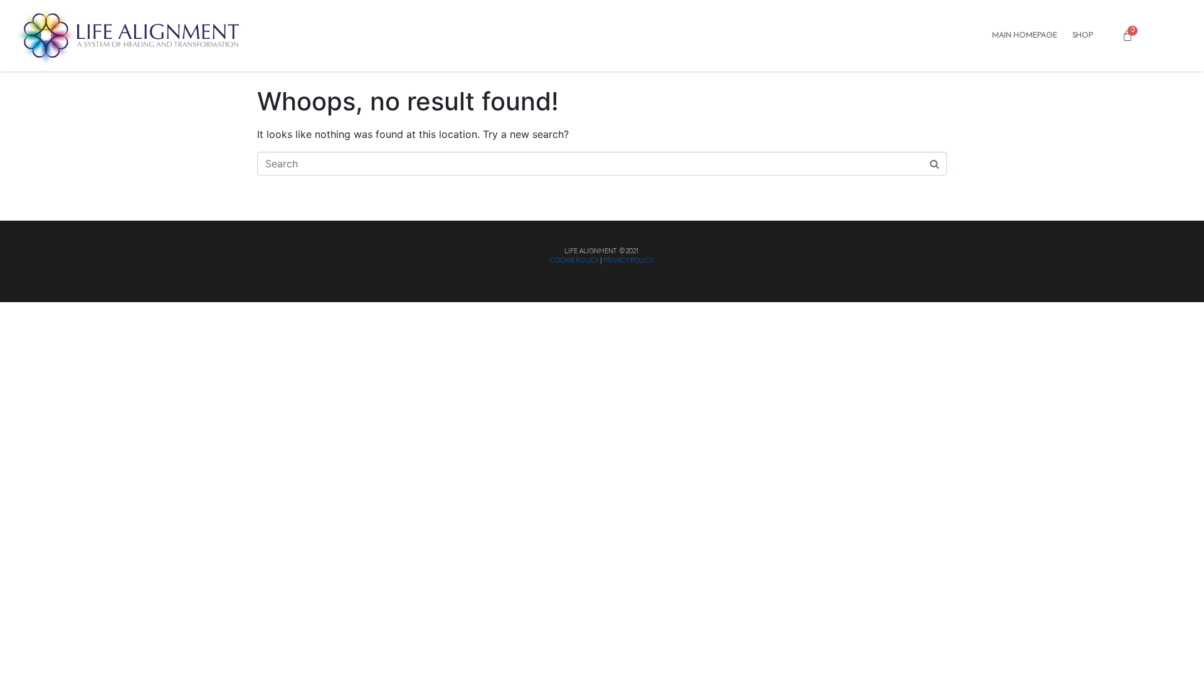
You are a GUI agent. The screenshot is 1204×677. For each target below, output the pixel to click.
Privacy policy (628, 261)
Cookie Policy (574, 261)
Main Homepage (1024, 35)
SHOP (1082, 35)
